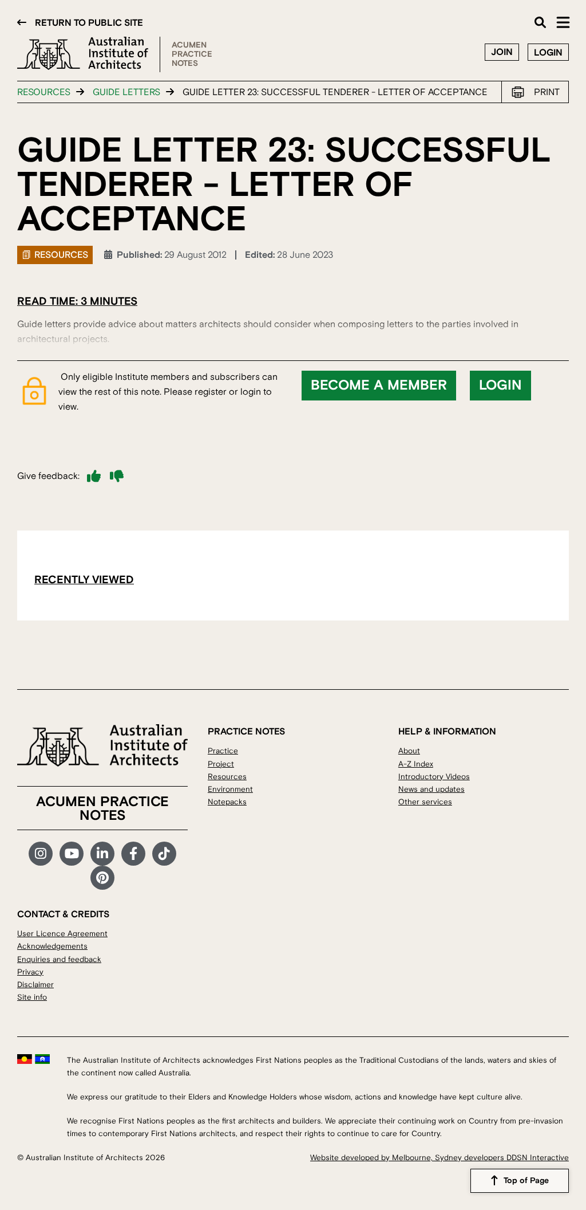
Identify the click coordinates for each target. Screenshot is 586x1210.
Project (221, 764)
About (409, 751)
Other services (425, 802)
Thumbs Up (93, 476)
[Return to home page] (88, 54)
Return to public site (89, 23)
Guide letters (126, 92)
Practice (223, 751)
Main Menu (563, 22)
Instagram (41, 854)
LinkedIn (102, 854)
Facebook (133, 854)
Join (502, 52)
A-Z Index (415, 764)
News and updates (431, 789)
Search (540, 22)
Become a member (379, 385)
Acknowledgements (52, 946)
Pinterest (102, 878)
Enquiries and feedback (59, 959)
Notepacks (227, 802)
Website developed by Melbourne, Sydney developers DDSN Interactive (439, 1157)
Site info (32, 997)
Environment (230, 789)
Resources (43, 92)
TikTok (164, 854)
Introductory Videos (434, 776)
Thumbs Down (116, 476)
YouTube (72, 854)
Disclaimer (35, 984)
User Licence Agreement (62, 933)
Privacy (30, 972)
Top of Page (526, 1181)
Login (548, 52)
